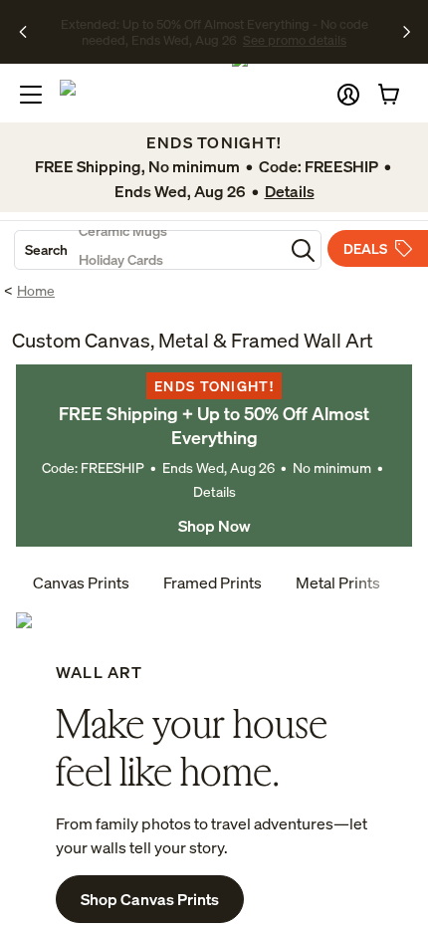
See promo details (225, 40)
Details (214, 491)
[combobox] (149, 250)
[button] (348, 95)
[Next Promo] (406, 32)
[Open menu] (31, 95)
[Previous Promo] (29, 32)
